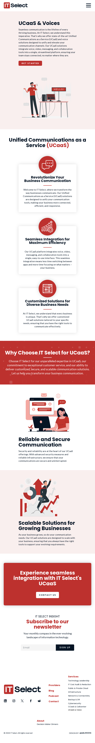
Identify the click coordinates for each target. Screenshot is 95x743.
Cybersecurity (74, 703)
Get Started (30, 63)
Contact (54, 701)
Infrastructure (74, 692)
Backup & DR (74, 699)
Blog (51, 690)
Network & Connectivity (79, 695)
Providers (54, 685)
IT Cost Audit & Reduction (79, 684)
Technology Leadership (78, 680)
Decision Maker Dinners (47, 724)
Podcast (54, 696)
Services (73, 676)
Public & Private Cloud (78, 688)
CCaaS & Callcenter (77, 706)
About (40, 720)
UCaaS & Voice (75, 710)
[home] (16, 5)
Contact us (47, 594)
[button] (87, 5)
